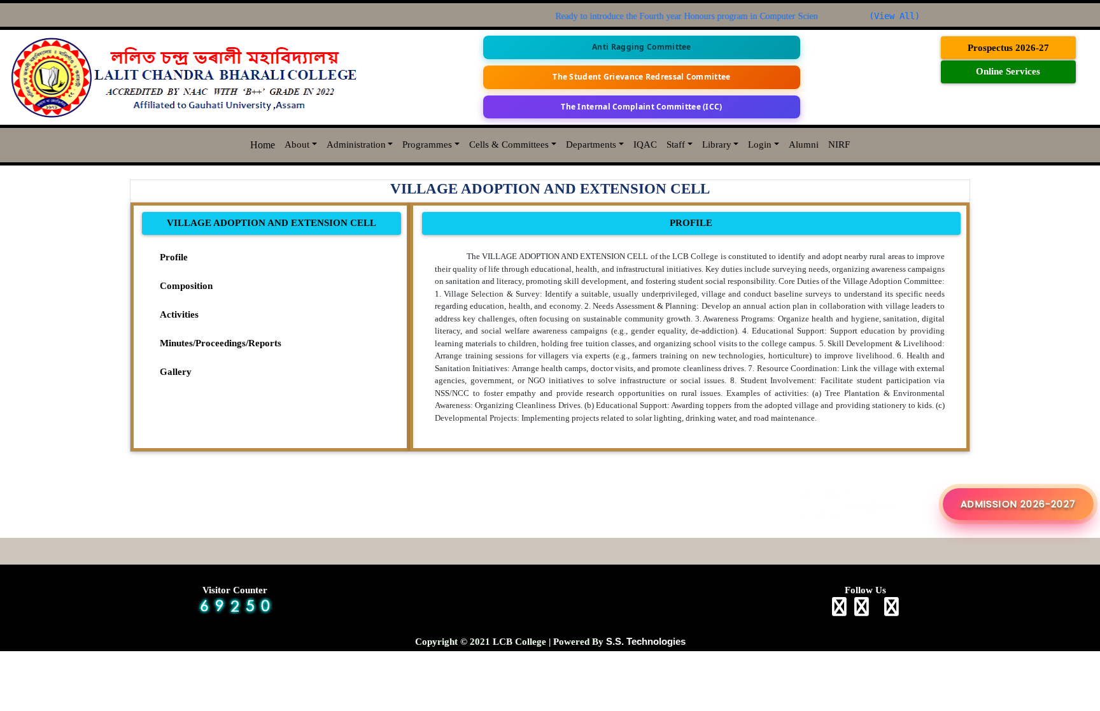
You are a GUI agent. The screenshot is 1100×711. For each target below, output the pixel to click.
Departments (591, 144)
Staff (675, 144)
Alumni (804, 144)
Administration (356, 144)
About (297, 144)
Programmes (427, 144)
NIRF (839, 144)
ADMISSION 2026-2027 (1018, 503)
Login (760, 144)
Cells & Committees (509, 144)
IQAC (645, 144)
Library (716, 144)
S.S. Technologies (646, 641)
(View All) (894, 16)
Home (262, 144)
